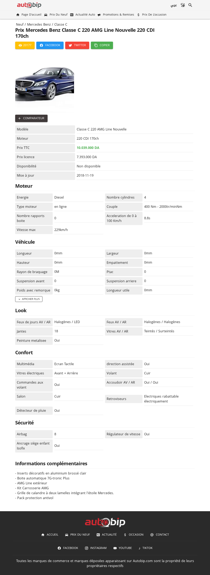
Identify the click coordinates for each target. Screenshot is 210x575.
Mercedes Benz (39, 24)
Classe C (60, 24)
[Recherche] (190, 5)
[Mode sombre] (183, 5)
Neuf (19, 24)
